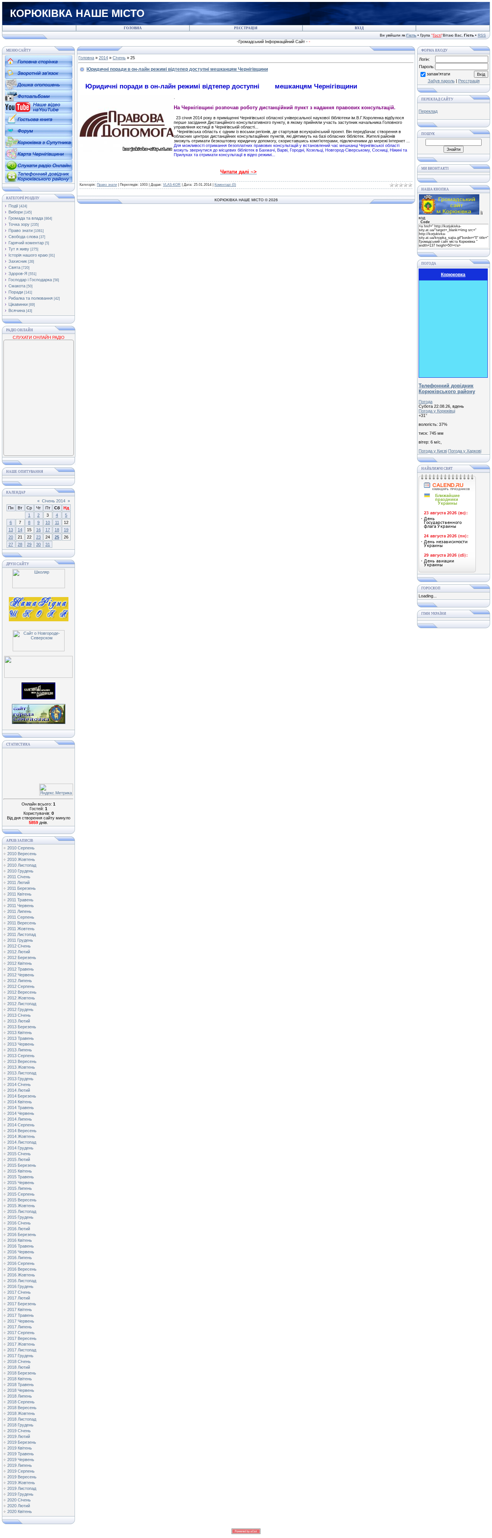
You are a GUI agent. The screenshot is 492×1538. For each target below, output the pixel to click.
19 (66, 529)
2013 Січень (19, 1015)
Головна (86, 57)
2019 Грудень (20, 1494)
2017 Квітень (19, 1309)
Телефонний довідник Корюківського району (447, 388)
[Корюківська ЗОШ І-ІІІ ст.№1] (38, 608)
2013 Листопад (21, 1073)
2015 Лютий (18, 1159)
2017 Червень (20, 1321)
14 (20, 529)
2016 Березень (21, 1234)
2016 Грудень (20, 1286)
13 (10, 529)
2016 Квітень (19, 1240)
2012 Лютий (18, 951)
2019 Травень (20, 1453)
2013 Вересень (22, 1061)
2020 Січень (19, 1500)
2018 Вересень (22, 1407)
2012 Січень (19, 946)
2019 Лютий (18, 1436)
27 (10, 544)
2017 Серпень (21, 1332)
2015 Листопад (21, 1211)
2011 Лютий (18, 882)
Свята (14, 267)
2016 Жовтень (21, 1275)
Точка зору (19, 224)
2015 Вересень (22, 1200)
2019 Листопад (21, 1488)
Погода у (437, 411)
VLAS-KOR (172, 185)
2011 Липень (19, 911)
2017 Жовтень (21, 1344)
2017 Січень (19, 1292)
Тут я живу (18, 249)
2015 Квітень (19, 1171)
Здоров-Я (17, 273)
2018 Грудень (20, 1425)
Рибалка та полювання (30, 298)
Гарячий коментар (26, 242)
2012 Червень (20, 975)
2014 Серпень (21, 1125)
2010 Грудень (20, 871)
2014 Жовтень (21, 1136)
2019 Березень (21, 1442)
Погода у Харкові (464, 451)
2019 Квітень (19, 1448)
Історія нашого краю (28, 255)
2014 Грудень (20, 1148)
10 (47, 522)
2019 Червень (20, 1459)
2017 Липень (19, 1326)
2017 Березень (21, 1303)
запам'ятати (438, 74)
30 (38, 544)
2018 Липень (19, 1396)
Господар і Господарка (30, 279)
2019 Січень (19, 1430)
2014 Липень (19, 1119)
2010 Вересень (22, 853)
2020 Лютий (18, 1505)
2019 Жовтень (21, 1482)
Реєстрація (469, 80)
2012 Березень (21, 957)
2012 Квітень (19, 963)
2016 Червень (20, 1251)
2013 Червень (20, 1044)
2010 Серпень (21, 848)
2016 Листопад (21, 1280)
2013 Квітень (19, 1032)
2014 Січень (19, 1084)
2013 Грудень (20, 1078)
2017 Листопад (21, 1350)
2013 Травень (20, 1038)
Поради (15, 292)
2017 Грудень (20, 1355)
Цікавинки (18, 304)
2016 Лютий (18, 1228)
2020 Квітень (19, 1511)
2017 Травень (20, 1315)
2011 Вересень (21, 923)
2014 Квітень (19, 1101)
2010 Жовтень (21, 859)
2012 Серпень (21, 986)
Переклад (428, 111)
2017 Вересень (22, 1338)
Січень (119, 57)
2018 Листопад (21, 1419)
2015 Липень (19, 1188)
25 (57, 537)
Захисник (17, 261)
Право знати (20, 230)
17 (47, 529)
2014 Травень (20, 1107)
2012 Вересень (22, 992)
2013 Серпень (21, 1055)
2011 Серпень (20, 917)
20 (10, 537)
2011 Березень (21, 888)
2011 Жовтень (21, 928)
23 (38, 537)
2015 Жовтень (21, 1205)
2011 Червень (20, 905)
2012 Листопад (21, 1003)
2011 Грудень (20, 940)
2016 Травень (20, 1246)
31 (47, 544)
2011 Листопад (21, 934)
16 (38, 529)
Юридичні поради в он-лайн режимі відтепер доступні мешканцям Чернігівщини (177, 69)
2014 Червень (20, 1113)
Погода (425, 401)
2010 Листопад (21, 865)
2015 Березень (21, 1165)
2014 (103, 57)
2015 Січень (19, 1153)
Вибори (15, 212)
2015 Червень (20, 1182)
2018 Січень (19, 1361)
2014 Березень (21, 1096)
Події (13, 206)
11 (57, 522)
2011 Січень (18, 876)
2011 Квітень (19, 894)
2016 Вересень (22, 1269)
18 (57, 529)
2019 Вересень (22, 1477)
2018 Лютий (18, 1367)
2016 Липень (19, 1257)
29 (29, 544)
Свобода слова (23, 236)
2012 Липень (19, 980)
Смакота (16, 286)
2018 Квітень (19, 1378)
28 (20, 544)
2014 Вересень (22, 1130)
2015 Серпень (21, 1194)
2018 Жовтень (21, 1413)
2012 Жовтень (21, 998)
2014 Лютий (18, 1090)
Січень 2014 (53, 501)
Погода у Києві (433, 451)
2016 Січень (19, 1223)
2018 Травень (20, 1384)
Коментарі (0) (225, 185)
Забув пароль (441, 80)
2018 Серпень (21, 1402)
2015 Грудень (20, 1217)
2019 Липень (19, 1465)
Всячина (16, 310)
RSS (482, 35)
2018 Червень (20, 1390)
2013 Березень (21, 1026)
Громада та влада (25, 218)
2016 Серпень (21, 1263)
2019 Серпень (21, 1471)
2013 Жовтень (21, 1067)
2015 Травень (20, 1176)
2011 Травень (20, 899)
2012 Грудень (20, 1009)
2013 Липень (19, 1050)
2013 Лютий (18, 1021)
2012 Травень (20, 969)
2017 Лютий (18, 1298)
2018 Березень (21, 1373)
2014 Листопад (21, 1142)
